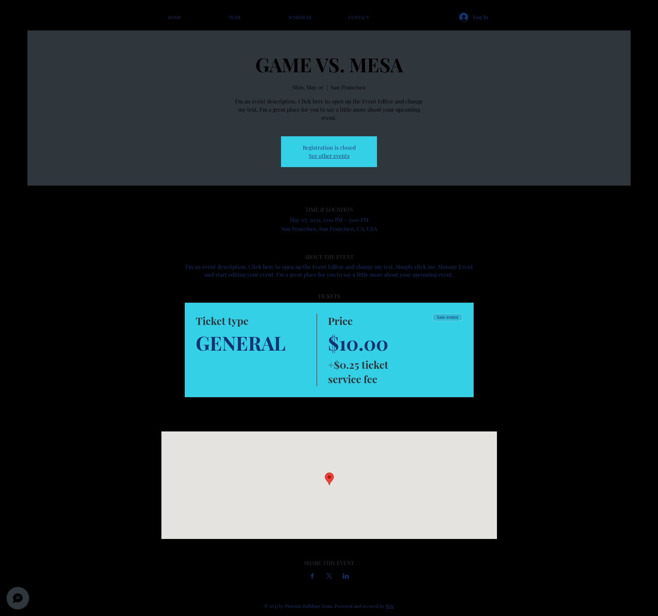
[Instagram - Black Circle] (642, 320)
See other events (329, 155)
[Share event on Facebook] (312, 576)
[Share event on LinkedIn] (346, 576)
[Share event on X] (329, 576)
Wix (389, 606)
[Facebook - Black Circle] (642, 339)
